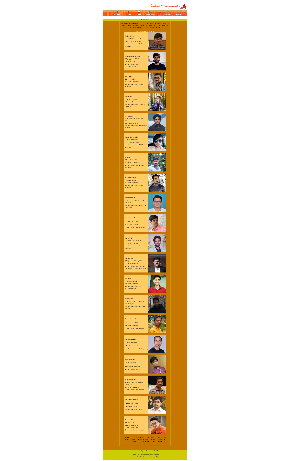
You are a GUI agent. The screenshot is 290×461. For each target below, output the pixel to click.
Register (143, 451)
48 (156, 27)
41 (138, 27)
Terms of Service (151, 451)
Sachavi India (136, 451)
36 (164, 25)
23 (130, 25)
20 (123, 25)
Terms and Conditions (137, 456)
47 (153, 27)
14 (155, 23)
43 (143, 27)
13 (152, 23)
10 (145, 23)
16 (160, 23)
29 (146, 25)
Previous (123, 23)
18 (165, 23)
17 (163, 23)
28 (143, 25)
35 (162, 25)
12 (150, 23)
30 (149, 25)
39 (133, 27)
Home (129, 451)
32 (154, 25)
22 (128, 25)
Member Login (145, 19)
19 (168, 23)
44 (146, 27)
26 (138, 25)
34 (159, 25)
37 (167, 25)
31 (151, 25)
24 (133, 25)
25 (136, 25)
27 (141, 25)
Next (159, 27)
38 (130, 27)
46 (151, 27)
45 (148, 27)
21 (125, 25)
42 (140, 27)
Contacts (159, 451)
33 (156, 25)
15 (158, 23)
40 (135, 27)
